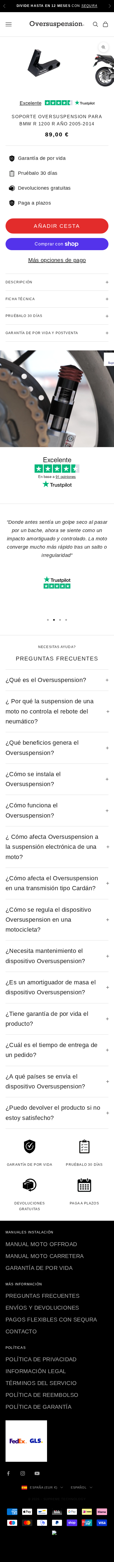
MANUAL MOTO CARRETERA (45, 1256)
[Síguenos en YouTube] (37, 1473)
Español (79, 1487)
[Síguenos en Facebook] (8, 1473)
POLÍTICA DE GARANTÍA (38, 1407)
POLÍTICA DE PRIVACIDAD (41, 1359)
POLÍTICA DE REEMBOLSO (42, 1395)
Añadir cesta (57, 226)
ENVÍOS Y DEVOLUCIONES (42, 1308)
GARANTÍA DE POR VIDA (39, 1268)
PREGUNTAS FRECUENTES (42, 1296)
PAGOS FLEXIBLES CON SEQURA (51, 1320)
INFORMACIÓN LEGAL (36, 1371)
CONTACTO (21, 1331)
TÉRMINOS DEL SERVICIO (41, 1383)
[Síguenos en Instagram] (22, 1473)
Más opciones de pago (57, 260)
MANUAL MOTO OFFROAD (41, 1244)
